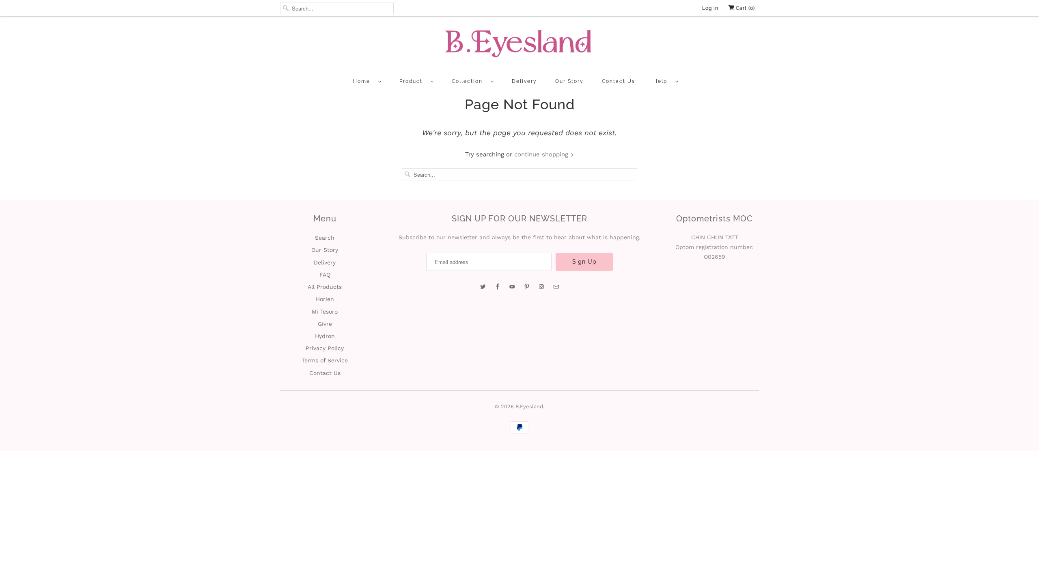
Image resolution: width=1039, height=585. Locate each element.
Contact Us (618, 81)
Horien (325, 299)
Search (324, 237)
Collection (469, 81)
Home (363, 81)
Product (413, 81)
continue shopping (542, 154)
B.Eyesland (529, 406)
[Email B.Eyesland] (556, 287)
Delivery (524, 81)
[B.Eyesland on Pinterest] (527, 287)
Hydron (325, 336)
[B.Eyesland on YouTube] (512, 287)
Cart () (744, 8)
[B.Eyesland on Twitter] (483, 287)
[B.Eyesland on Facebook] (497, 287)
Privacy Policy (325, 348)
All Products (325, 287)
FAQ (324, 274)
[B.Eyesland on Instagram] (541, 287)
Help (662, 81)
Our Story (569, 81)
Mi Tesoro (325, 311)
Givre (325, 324)
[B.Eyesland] (519, 46)
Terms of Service (325, 360)
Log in (710, 8)
